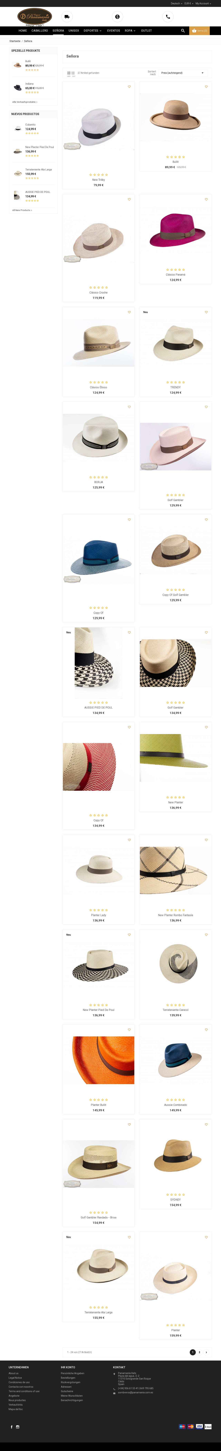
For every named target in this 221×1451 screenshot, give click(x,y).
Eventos (113, 30)
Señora (58, 30)
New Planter (175, 802)
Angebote (14, 1395)
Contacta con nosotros (21, 1386)
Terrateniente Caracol (175, 1010)
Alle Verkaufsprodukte (25, 102)
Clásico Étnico (98, 387)
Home (23, 30)
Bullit (28, 61)
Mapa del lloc (16, 1409)
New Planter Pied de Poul (39, 147)
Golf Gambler (175, 500)
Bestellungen (68, 1377)
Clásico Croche (98, 292)
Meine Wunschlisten (72, 1395)
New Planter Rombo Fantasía (175, 915)
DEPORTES (93, 30)
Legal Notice (15, 1377)
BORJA (98, 482)
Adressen (66, 1386)
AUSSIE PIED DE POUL (37, 192)
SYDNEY (175, 1199)
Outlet (146, 30)
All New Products (22, 210)
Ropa (130, 30)
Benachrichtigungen (72, 1400)
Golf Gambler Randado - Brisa (98, 1217)
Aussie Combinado (175, 1105)
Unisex (74, 30)
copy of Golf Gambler (175, 595)
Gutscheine (67, 1391)
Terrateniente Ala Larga (38, 169)
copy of (98, 612)
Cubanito (30, 124)
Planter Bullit (98, 1105)
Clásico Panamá (175, 274)
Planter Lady (98, 915)
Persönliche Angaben (72, 1373)
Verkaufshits (16, 1404)
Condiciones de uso (19, 1382)
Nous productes (17, 1400)
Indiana (29, 83)
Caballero (40, 30)
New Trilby (98, 179)
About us (13, 1373)
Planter (175, 1330)
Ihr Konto (68, 1367)
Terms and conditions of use (24, 1391)
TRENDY (175, 387)
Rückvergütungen (70, 1382)
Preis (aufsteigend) (183, 73)
